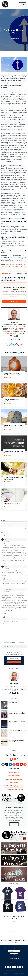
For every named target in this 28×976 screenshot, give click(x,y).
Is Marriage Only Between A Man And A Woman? (14, 478)
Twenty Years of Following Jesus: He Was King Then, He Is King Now (17, 713)
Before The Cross (20, 330)
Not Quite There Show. (10, 333)
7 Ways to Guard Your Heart (12, 504)
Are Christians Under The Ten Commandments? (13, 426)
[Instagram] (15, 336)
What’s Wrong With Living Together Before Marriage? (12, 374)
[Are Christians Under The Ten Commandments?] (14, 417)
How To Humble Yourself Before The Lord (13, 452)
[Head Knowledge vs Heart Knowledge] (14, 391)
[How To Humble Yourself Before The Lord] (14, 443)
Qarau (8, 581)
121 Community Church (15, 328)
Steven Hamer (10, 619)
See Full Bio (19, 333)
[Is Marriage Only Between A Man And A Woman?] (14, 469)
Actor (7, 330)
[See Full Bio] (23, 333)
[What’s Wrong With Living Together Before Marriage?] (14, 364)
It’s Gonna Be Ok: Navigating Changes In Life (16, 740)
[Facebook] (11, 336)
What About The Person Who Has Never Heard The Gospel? (13, 266)
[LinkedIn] (17, 336)
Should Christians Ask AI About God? (17, 722)
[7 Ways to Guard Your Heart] (14, 495)
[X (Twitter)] (13, 336)
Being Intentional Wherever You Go (17, 731)
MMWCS (9, 331)
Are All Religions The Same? (13, 264)
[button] (6, 344)
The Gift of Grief (13, 702)
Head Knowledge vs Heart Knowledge (11, 400)
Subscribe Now (14, 662)
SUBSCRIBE (14, 301)
